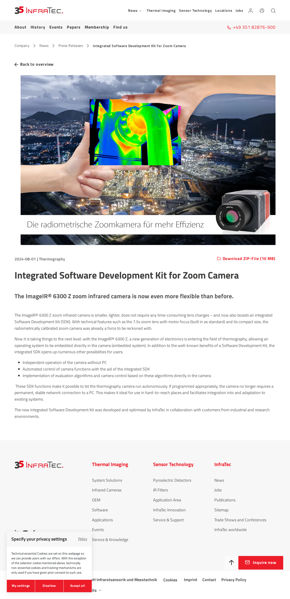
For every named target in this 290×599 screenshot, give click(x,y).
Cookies (170, 580)
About (20, 27)
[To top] (231, 563)
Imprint (190, 580)
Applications (102, 520)
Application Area (167, 500)
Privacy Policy (233, 580)
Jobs (239, 10)
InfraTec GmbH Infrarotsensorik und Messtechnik (113, 580)
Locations (223, 10)
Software (100, 510)
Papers (73, 27)
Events (56, 27)
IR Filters (160, 490)
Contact (209, 580)
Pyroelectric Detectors (172, 480)
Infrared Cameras (106, 490)
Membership (97, 27)
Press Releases (70, 45)
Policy (82, 538)
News (43, 45)
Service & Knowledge (110, 539)
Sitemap (221, 510)
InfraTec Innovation (169, 510)
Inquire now (264, 562)
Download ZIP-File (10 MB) (249, 259)
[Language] (262, 10)
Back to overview (37, 64)
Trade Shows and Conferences (240, 520)
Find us (120, 27)
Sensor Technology (195, 10)
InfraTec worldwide (230, 530)
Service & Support (168, 520)
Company (21, 45)
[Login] (250, 10)
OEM (96, 500)
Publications (224, 500)
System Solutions (107, 480)
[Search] (273, 10)
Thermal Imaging (161, 10)
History (38, 27)
